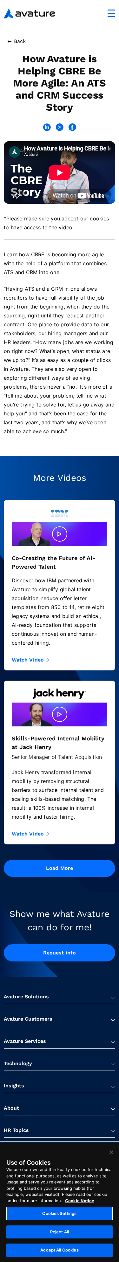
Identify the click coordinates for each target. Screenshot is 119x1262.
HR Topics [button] (16, 1130)
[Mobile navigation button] (111, 13)
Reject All (59, 1231)
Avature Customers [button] (28, 1019)
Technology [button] (18, 1063)
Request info (59, 953)
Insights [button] (14, 1086)
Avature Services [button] (25, 1041)
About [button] (11, 1108)
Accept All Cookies (59, 1249)
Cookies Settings (59, 1213)
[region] (59, 1202)
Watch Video (28, 659)
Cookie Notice (79, 1200)
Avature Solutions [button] (26, 997)
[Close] (111, 1152)
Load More (59, 868)
